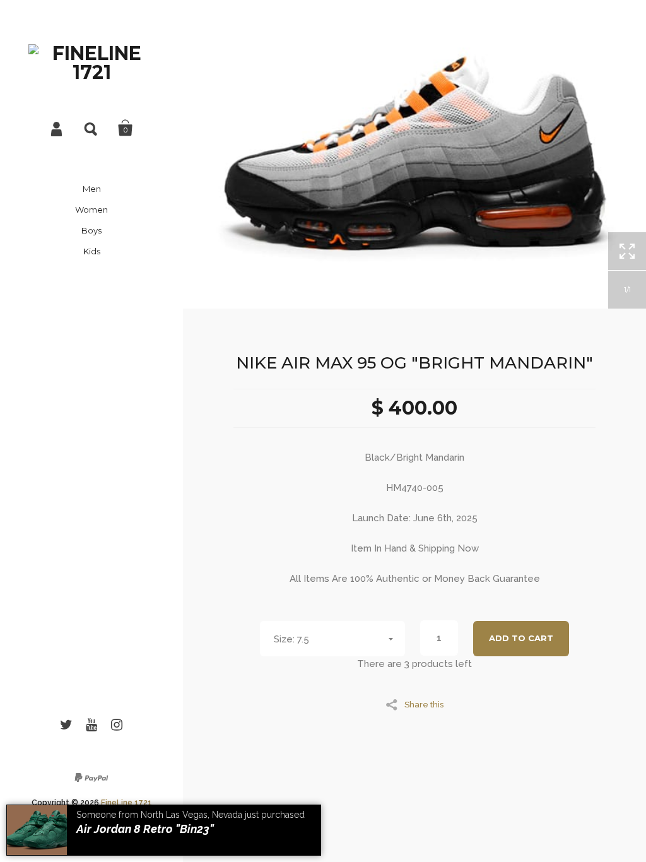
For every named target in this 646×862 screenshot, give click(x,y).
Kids (91, 251)
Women (91, 209)
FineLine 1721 (126, 802)
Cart (125, 128)
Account (57, 128)
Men (92, 189)
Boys (91, 230)
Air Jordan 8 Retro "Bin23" (145, 828)
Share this (423, 704)
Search (91, 128)
